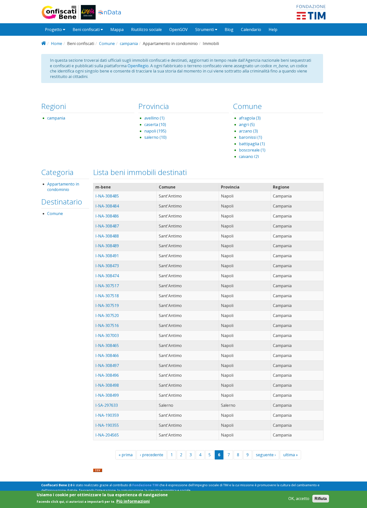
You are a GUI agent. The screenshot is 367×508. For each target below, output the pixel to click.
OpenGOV (178, 29)
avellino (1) (154, 118)
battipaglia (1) (252, 143)
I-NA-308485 (107, 196)
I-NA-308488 (107, 236)
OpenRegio (138, 65)
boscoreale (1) (252, 150)
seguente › (266, 455)
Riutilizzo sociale (146, 29)
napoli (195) (155, 131)
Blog (229, 29)
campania (129, 43)
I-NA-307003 (107, 335)
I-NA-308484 (107, 206)
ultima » (290, 455)
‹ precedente (151, 455)
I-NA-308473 (107, 265)
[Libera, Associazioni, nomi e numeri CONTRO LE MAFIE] (88, 12)
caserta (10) (155, 124)
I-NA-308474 (107, 275)
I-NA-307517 (107, 285)
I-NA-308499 (107, 395)
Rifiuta (321, 498)
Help (273, 29)
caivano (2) (249, 156)
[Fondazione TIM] (311, 11)
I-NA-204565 (107, 435)
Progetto (54, 29)
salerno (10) (155, 137)
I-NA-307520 (107, 315)
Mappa (117, 29)
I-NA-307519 (107, 305)
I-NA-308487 (107, 226)
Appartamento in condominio (63, 186)
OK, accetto (298, 498)
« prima (126, 455)
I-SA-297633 (106, 405)
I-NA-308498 (107, 385)
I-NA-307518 (107, 295)
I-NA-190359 (107, 415)
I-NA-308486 (107, 216)
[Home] (61, 12)
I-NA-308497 (107, 365)
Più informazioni (133, 501)
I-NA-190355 (107, 425)
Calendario (251, 29)
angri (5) (247, 124)
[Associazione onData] (109, 12)
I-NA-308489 (107, 245)
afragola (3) (250, 118)
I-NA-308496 (107, 375)
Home (56, 43)
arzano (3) (248, 131)
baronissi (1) (250, 137)
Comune (107, 43)
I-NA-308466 (107, 355)
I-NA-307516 (107, 325)
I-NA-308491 (107, 255)
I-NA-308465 (107, 345)
